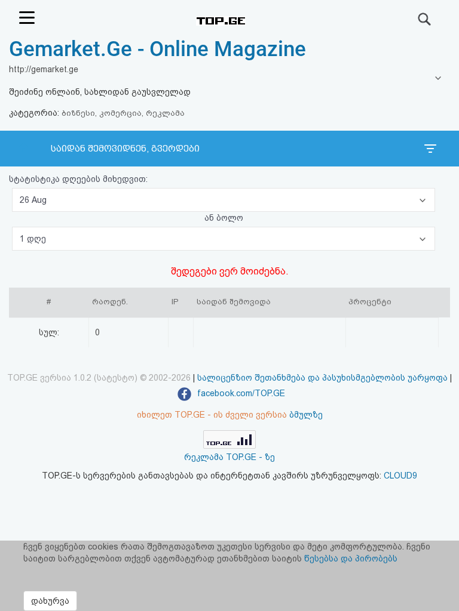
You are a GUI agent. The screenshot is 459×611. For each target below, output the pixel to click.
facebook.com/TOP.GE (240, 393)
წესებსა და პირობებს (350, 558)
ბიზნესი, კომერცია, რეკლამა (123, 113)
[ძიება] (425, 19)
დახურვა (50, 601)
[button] (223, 200)
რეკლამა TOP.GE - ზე (229, 457)
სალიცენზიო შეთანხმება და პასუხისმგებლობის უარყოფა (322, 377)
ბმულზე (306, 414)
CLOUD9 (400, 475)
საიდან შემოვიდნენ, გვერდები (125, 148)
